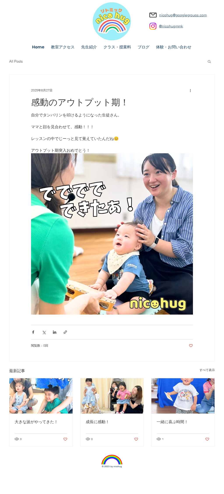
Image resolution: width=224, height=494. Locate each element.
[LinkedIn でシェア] (54, 332)
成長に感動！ (97, 421)
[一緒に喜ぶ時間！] (183, 396)
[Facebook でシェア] (33, 332)
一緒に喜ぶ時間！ (172, 421)
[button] (209, 61)
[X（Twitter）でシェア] (44, 332)
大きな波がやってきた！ (36, 421)
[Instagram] (153, 26)
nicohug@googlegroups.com (183, 15)
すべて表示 (207, 370)
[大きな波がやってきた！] (41, 396)
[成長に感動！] (112, 396)
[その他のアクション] (190, 90)
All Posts (16, 61)
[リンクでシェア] (65, 332)
